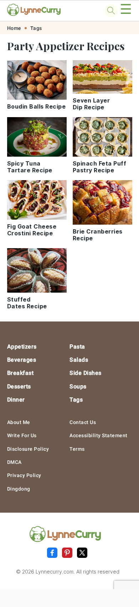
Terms (77, 449)
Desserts (19, 386)
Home (14, 28)
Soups (78, 386)
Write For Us (22, 435)
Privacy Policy (24, 475)
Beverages (21, 359)
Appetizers (22, 346)
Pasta (77, 346)
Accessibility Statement (99, 435)
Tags (36, 28)
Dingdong (18, 489)
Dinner (16, 399)
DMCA (14, 462)
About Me (18, 422)
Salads (79, 359)
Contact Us (83, 422)
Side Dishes (86, 373)
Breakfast (20, 373)
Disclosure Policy (28, 449)
